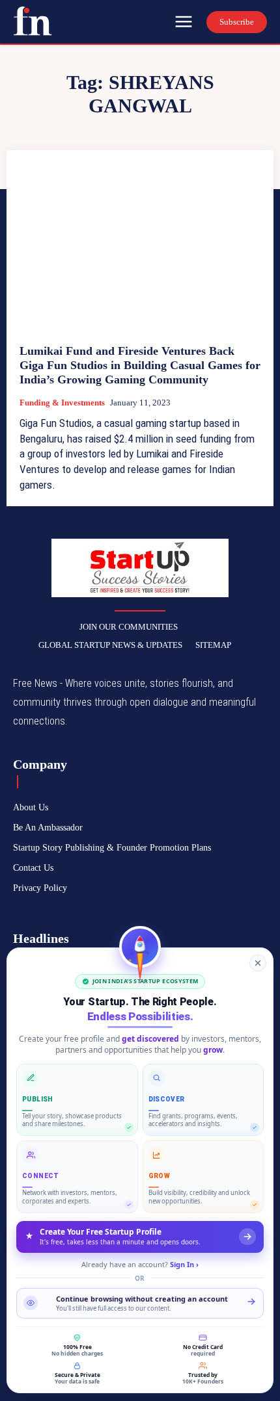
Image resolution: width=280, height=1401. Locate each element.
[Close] (257, 963)
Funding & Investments (62, 402)
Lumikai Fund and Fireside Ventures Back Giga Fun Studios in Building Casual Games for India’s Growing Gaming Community (140, 364)
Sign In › (184, 1264)
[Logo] (32, 21)
